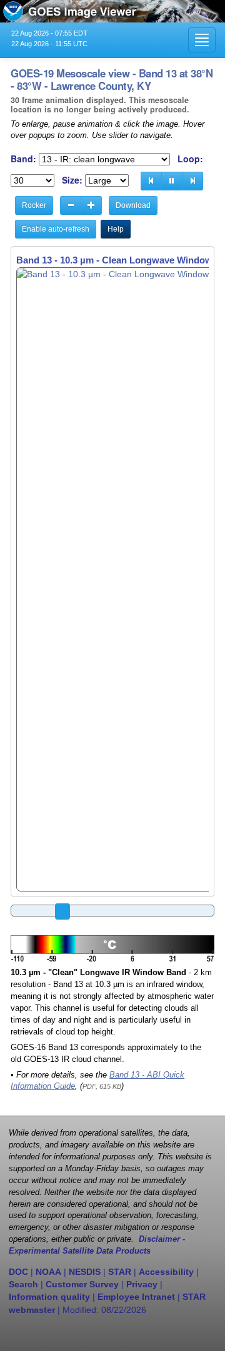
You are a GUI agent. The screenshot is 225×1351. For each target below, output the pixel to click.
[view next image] (192, 181)
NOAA (48, 1272)
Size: (72, 180)
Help (116, 229)
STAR (119, 1272)
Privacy (142, 1284)
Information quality (49, 1297)
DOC (18, 1272)
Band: (23, 159)
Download (133, 205)
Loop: (190, 159)
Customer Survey (82, 1284)
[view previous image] (151, 181)
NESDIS (85, 1272)
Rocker (34, 205)
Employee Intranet (136, 1297)
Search (23, 1284)
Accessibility (166, 1272)
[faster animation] (91, 205)
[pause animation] (171, 181)
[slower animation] (70, 205)
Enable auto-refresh (55, 229)
